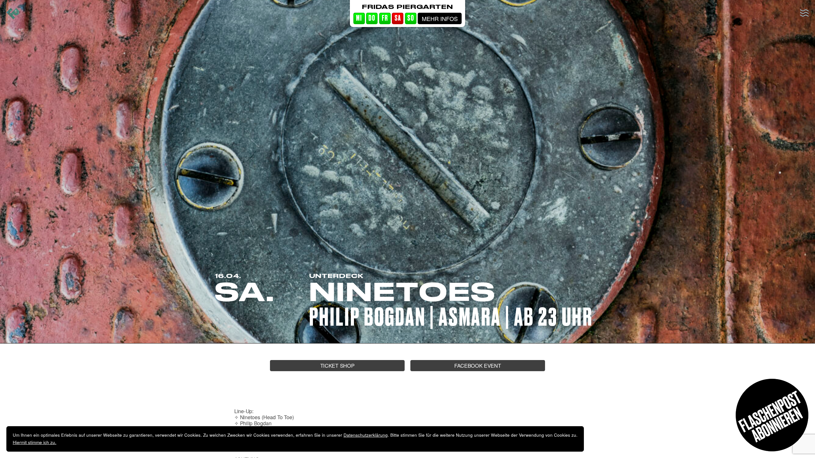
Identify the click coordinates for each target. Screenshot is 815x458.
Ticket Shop (337, 365)
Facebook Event (477, 365)
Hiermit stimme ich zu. (34, 442)
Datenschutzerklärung (366, 435)
